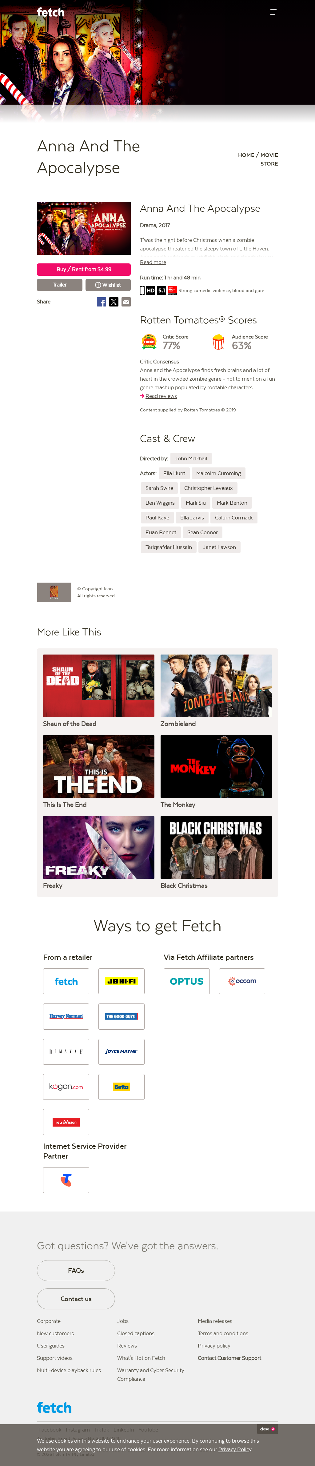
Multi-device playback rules (69, 1370)
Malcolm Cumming (218, 473)
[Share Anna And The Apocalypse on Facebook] (101, 301)
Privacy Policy (234, 1449)
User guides (51, 1346)
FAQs (76, 1270)
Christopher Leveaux (208, 488)
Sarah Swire (159, 488)
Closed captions (135, 1333)
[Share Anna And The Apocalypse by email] (126, 301)
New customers (55, 1333)
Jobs (123, 1321)
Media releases (215, 1321)
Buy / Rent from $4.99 (84, 269)
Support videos (55, 1358)
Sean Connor (202, 532)
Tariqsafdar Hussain (169, 547)
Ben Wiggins (160, 503)
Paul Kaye (157, 518)
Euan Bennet (161, 532)
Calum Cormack (234, 518)
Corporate (49, 1321)
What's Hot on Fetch (141, 1358)
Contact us (76, 1299)
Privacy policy (214, 1346)
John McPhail (191, 458)
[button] (66, 981)
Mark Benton (232, 503)
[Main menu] (273, 12)
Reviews (127, 1346)
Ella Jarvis (192, 518)
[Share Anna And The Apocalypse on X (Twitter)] (113, 301)
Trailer (60, 285)
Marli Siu (196, 503)
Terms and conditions (223, 1333)
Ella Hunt (174, 473)
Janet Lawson (219, 547)
